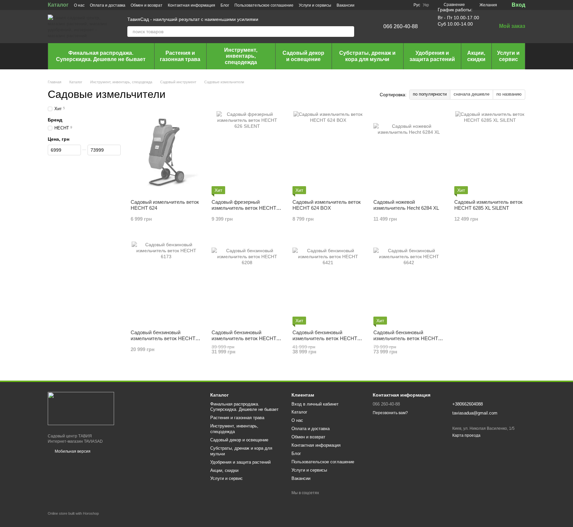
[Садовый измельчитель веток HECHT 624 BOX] (327, 152)
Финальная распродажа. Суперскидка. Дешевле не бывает (101, 56)
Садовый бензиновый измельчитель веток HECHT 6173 (163, 338)
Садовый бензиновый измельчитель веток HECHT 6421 (324, 338)
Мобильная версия (72, 451)
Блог (225, 5)
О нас (79, 5)
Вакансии (345, 5)
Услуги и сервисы (315, 5)
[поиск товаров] (349, 31)
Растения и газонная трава (180, 56)
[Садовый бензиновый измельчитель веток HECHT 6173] (166, 283)
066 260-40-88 (400, 26)
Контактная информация (191, 5)
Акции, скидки (476, 56)
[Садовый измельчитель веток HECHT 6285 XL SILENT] (489, 152)
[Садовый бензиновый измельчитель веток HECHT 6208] (247, 283)
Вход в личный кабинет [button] (315, 404)
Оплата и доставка (107, 5)
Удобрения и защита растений (432, 56)
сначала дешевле (471, 94)
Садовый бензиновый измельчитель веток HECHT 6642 (405, 338)
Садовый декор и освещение (303, 56)
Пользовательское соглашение (263, 5)
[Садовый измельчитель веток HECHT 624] (166, 152)
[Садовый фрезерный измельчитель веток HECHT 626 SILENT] (247, 152)
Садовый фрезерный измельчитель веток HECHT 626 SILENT (244, 208)
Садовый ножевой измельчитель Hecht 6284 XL (406, 205)
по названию (509, 94)
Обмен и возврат (146, 5)
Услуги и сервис (508, 56)
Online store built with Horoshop (73, 513)
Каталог (58, 5)
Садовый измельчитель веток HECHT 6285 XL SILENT (488, 205)
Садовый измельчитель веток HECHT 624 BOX (326, 205)
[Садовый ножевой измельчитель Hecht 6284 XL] (408, 152)
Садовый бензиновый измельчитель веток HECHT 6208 (244, 338)
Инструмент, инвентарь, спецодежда (240, 56)
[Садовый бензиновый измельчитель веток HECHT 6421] (327, 283)
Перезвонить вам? (390, 413)
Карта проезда (466, 435)
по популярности (430, 94)
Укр (426, 5)
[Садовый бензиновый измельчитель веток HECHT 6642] (408, 283)
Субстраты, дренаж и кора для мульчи (367, 56)
